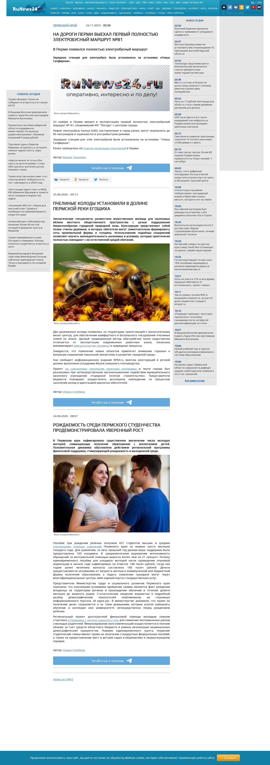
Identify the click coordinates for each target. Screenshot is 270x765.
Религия (55, 13)
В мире (54, 8)
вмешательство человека (91, 345)
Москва (79, 2)
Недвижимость (109, 13)
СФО (172, 2)
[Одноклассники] (81, 178)
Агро (73, 13)
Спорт (151, 8)
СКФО (158, 2)
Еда (158, 8)
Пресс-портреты (175, 13)
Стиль (89, 13)
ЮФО (151, 2)
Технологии (180, 8)
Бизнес (90, 8)
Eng (259, 2)
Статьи (161, 13)
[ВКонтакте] (61, 178)
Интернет (194, 8)
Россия (69, 2)
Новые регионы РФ (192, 2)
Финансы (102, 8)
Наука (142, 8)
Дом (96, 13)
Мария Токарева (74, 157)
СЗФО (131, 2)
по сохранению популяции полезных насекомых (102, 368)
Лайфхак (138, 13)
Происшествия (129, 8)
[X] (101, 178)
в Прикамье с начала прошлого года (93, 620)
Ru (252, 2)
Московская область (96, 2)
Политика (65, 8)
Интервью (150, 13)
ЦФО (138, 2)
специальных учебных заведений (77, 546)
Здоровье (166, 8)
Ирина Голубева (74, 391)
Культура (212, 8)
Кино (81, 13)
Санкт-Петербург (117, 2)
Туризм (65, 13)
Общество (114, 8)
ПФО (144, 2)
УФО (165, 2)
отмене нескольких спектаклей (104, 148)
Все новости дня (195, 380)
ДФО (178, 2)
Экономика (79, 8)
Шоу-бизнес (125, 13)
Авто (203, 8)
